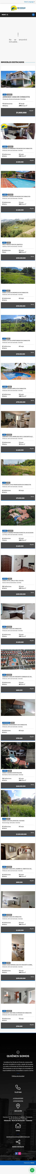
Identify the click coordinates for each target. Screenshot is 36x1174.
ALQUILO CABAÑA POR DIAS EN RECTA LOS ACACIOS (17, 533)
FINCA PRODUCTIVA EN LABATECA (12, 244)
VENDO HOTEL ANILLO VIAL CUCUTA (13, 580)
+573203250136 (18, 1101)
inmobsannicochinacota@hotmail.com (18, 1137)
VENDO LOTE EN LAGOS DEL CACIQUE (13, 821)
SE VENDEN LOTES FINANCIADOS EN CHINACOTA (16, 484)
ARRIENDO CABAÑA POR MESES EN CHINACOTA (16, 196)
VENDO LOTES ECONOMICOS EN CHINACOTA (15, 292)
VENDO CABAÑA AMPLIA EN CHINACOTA (14, 388)
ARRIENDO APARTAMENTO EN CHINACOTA (14, 725)
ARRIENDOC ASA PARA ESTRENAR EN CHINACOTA (17, 1013)
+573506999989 (18, 1098)
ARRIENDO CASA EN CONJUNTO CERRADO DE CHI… (17, 677)
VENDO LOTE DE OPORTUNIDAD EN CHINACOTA (16, 340)
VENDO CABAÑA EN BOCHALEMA (12, 773)
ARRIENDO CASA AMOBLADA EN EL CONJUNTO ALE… (17, 436)
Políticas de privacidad (18, 1076)
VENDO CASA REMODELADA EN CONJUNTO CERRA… (17, 965)
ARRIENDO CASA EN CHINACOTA (16, 97)
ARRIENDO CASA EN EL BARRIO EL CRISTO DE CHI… (17, 869)
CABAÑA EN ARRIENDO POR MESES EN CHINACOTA (17, 148)
